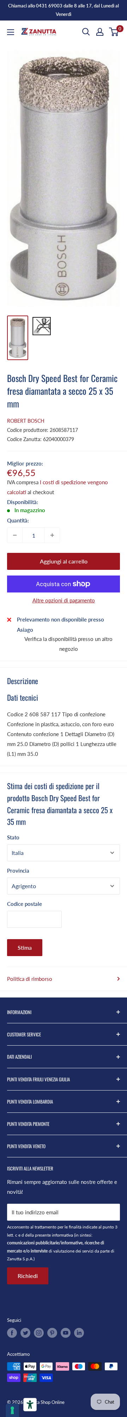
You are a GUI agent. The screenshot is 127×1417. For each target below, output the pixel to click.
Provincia (18, 870)
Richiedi (28, 1275)
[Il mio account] (99, 32)
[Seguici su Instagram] (39, 1333)
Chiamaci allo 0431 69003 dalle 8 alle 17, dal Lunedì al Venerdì (63, 10)
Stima (25, 947)
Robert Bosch (25, 421)
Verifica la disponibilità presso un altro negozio (68, 644)
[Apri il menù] (10, 32)
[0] (114, 32)
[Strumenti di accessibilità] (30, 1404)
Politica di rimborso (29, 979)
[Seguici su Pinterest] (52, 1333)
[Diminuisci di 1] (14, 535)
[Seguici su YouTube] (66, 1333)
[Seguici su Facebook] (12, 1333)
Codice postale (24, 904)
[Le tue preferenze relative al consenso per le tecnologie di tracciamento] (12, 1410)
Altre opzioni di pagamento (63, 600)
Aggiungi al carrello (63, 561)
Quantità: (18, 520)
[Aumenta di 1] (52, 535)
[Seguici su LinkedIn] (79, 1333)
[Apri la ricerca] (86, 32)
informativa (62, 1235)
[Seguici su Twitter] (25, 1333)
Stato (13, 837)
